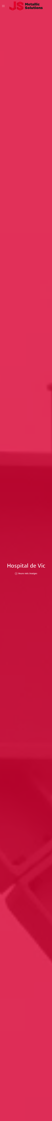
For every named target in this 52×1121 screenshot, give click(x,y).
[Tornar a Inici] (26, 6)
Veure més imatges (27, 573)
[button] (3, 6)
